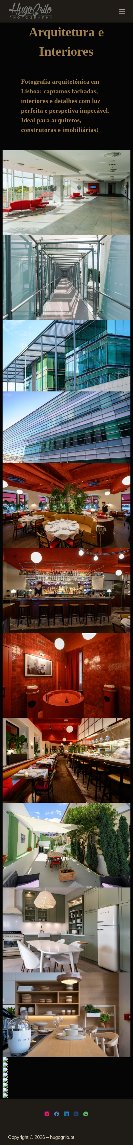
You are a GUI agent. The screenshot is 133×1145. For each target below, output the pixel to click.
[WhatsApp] (85, 1114)
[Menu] (122, 11)
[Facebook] (56, 1114)
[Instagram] (47, 1114)
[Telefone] (76, 1114)
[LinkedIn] (66, 1114)
